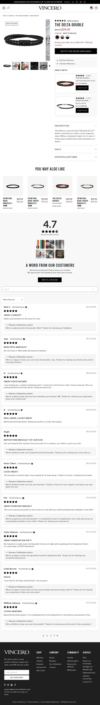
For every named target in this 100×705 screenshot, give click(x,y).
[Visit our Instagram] (8, 685)
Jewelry (39, 661)
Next (45, 66)
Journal (52, 667)
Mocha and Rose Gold (85, 81)
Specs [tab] (58, 149)
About (52, 658)
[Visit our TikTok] (15, 685)
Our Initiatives (55, 664)
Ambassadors (73, 661)
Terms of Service (19, 702)
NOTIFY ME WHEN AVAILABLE (75, 51)
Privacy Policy (33, 702)
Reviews (52, 661)
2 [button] (47, 636)
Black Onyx (81, 103)
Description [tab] (62, 126)
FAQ (84, 658)
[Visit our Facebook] (5, 685)
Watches (39, 658)
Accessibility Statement (50, 702)
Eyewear (39, 664)
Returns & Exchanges (87, 662)
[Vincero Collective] (50, 7)
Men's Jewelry (8, 16)
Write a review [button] (50, 280)
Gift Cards (40, 670)
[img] (10, 311)
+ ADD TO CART (82, 88)
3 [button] (51, 636)
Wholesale (71, 670)
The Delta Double (83, 78)
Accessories (41, 667)
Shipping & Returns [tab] (66, 157)
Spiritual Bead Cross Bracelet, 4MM (83, 100)
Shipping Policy (89, 673)
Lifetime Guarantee (87, 677)
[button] (60, 21)
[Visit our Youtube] (12, 685)
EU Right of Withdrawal (87, 668)
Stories (70, 658)
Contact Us (87, 682)
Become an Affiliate (71, 665)
